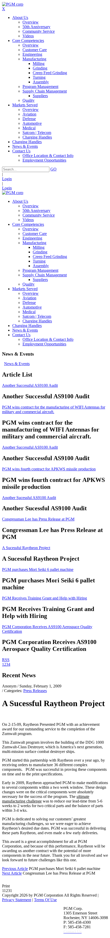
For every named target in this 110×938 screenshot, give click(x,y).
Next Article (12, 873)
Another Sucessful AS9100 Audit (29, 497)
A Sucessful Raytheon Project (26, 548)
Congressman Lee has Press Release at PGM (38, 519)
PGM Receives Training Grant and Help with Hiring (44, 598)
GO (53, 169)
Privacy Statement (16, 900)
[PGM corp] (12, 4)
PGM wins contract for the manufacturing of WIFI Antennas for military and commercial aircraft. (53, 409)
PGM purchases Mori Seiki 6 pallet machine (37, 569)
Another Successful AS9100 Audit (30, 385)
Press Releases (35, 690)
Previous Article (15, 868)
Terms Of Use (45, 900)
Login (7, 179)
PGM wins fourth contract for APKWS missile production (49, 469)
